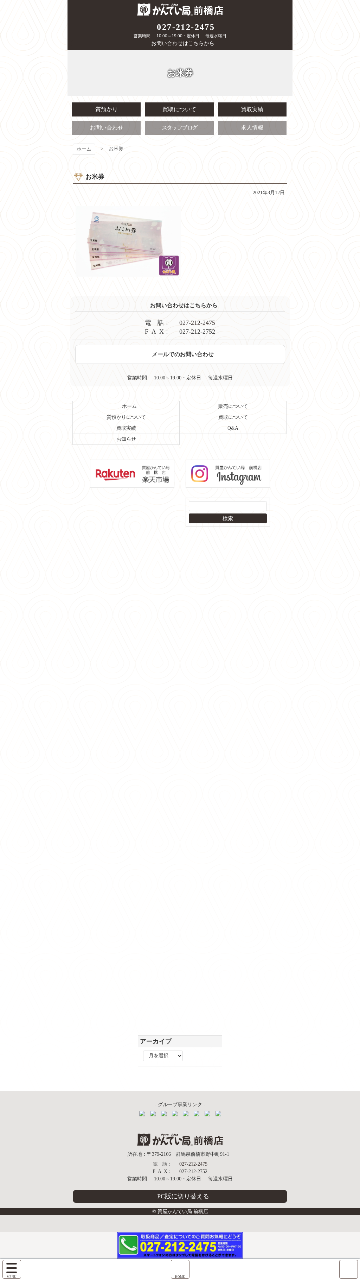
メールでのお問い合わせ (183, 354)
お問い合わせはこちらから (182, 43)
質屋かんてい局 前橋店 (180, 10)
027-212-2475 (186, 27)
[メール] (348, 1269)
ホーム (84, 149)
